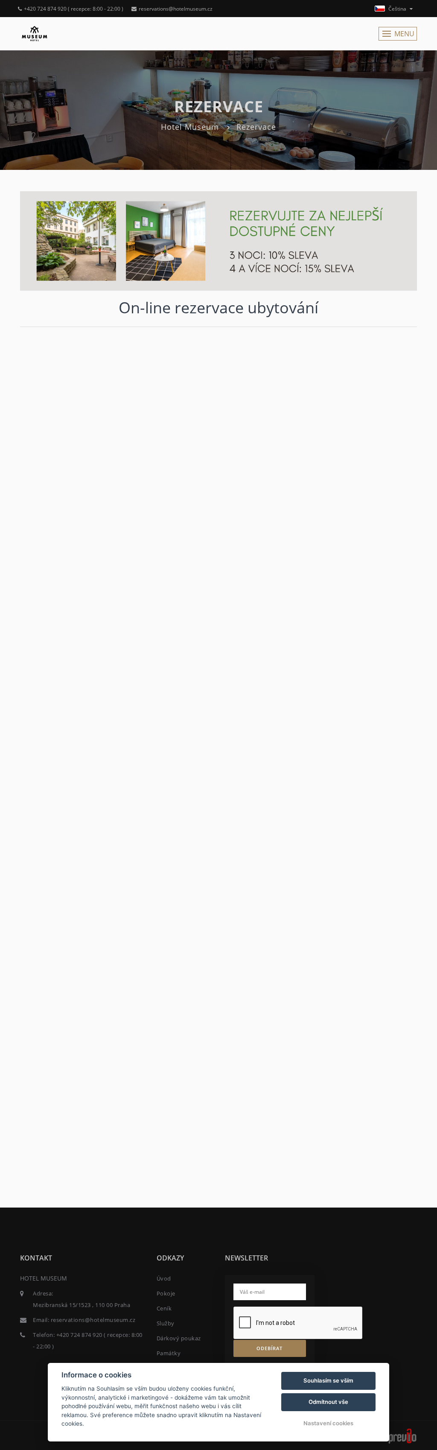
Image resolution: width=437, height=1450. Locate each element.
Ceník (164, 1308)
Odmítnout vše (328, 1401)
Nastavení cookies (328, 1423)
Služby (166, 1323)
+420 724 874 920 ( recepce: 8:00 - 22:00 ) (73, 8)
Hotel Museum (190, 127)
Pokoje (166, 1293)
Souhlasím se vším (328, 1380)
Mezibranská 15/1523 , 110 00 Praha (81, 1305)
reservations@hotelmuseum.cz (176, 8)
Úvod (164, 1278)
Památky (169, 1353)
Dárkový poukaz (179, 1338)
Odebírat (269, 1348)
